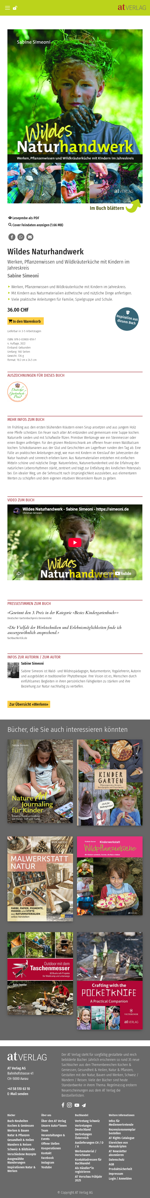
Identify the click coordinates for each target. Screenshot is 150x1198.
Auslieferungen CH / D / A (89, 1144)
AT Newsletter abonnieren (118, 1153)
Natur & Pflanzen (18, 1135)
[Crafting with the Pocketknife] (110, 981)
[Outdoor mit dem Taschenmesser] (40, 973)
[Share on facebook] (11, 236)
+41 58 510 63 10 (18, 1089)
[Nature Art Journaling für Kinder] (40, 781)
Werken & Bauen (18, 1130)
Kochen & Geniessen (20, 1125)
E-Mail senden (17, 1094)
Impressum (116, 1174)
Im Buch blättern (107, 208)
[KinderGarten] (110, 782)
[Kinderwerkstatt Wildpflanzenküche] (110, 875)
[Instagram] (69, 1105)
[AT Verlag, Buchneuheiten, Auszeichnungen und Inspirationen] (132, 8)
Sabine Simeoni (23, 276)
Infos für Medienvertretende (121, 1122)
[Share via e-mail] (29, 236)
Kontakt (46, 1153)
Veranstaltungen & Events (53, 1137)
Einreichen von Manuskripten (118, 1144)
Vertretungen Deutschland (83, 1127)
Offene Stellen (50, 1143)
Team (44, 1130)
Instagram (47, 1162)
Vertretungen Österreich (83, 1136)
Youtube (46, 1167)
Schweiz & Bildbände (21, 1149)
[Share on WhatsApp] (20, 236)
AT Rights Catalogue (121, 1138)
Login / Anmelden (120, 1178)
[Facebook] (63, 1105)
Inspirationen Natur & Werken (21, 1169)
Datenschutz (116, 1159)
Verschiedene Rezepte (21, 1154)
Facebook (47, 1158)
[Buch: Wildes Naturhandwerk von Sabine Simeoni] (74, 117)
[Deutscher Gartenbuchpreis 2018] (17, 392)
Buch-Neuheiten (17, 1121)
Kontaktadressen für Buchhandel (88, 1161)
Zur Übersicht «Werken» (28, 704)
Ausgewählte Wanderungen (16, 1160)
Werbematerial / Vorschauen (85, 1153)
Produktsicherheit (120, 1169)
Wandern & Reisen (19, 1144)
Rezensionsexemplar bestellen (122, 1131)
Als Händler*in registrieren (84, 1170)
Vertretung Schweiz (87, 1121)
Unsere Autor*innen (54, 1125)
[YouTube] (77, 1105)
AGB (111, 1164)
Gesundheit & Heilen (20, 1140)
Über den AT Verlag (53, 1121)
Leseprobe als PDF (25, 218)
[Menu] (7, 8)
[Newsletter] (84, 1105)
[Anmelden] (15, 7)
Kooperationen (51, 1148)
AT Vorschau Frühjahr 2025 (88, 1178)
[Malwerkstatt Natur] (40, 878)
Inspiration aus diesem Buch (127, 320)
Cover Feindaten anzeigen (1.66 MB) (37, 225)
